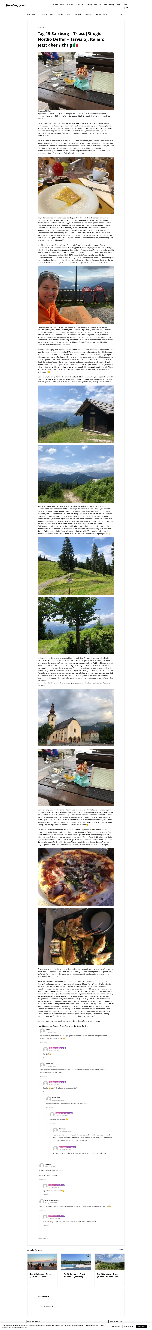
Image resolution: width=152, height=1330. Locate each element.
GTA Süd (88, 14)
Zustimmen (141, 1326)
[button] (122, 14)
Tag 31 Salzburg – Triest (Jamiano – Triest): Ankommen (40, 1275)
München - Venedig (47, 14)
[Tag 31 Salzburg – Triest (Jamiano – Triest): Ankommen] (42, 1262)
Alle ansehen (120, 1250)
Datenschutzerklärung (19, 1327)
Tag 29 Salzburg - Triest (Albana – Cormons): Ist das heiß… (107, 1275)
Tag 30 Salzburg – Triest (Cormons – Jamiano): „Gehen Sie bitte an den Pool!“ (75, 1275)
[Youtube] (127, 8)
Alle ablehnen (128, 1326)
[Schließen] (149, 1326)
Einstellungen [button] (116, 1326)
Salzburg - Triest (64, 14)
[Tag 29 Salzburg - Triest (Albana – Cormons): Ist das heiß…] (109, 1262)
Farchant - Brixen (101, 14)
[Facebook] (124, 8)
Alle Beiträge (31, 14)
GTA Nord (77, 14)
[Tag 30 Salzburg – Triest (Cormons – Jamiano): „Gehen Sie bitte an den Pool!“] (76, 1262)
